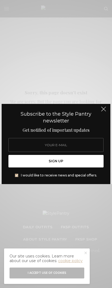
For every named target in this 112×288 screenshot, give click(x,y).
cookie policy (70, 260)
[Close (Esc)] (103, 111)
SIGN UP (56, 161)
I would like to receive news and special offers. (59, 175)
